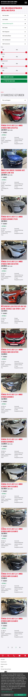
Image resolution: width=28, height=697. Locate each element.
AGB (2, 666)
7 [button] (19, 527)
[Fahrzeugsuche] (8, 655)
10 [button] (15, 572)
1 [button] (2, 527)
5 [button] (14, 527)
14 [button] (21, 572)
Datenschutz (4, 664)
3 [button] (8, 527)
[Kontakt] (19, 655)
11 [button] (17, 572)
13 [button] (20, 572)
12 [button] (18, 572)
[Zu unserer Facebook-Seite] (5, 671)
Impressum (4, 661)
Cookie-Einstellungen (7, 692)
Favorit (5, 132)
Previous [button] (2, 114)
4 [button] (11, 527)
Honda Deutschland (6, 669)
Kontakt (3, 659)
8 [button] (22, 527)
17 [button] (26, 572)
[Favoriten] (3, 655)
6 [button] (16, 527)
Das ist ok (20, 694)
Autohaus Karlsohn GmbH (9, 2)
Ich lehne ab (7, 694)
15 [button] (23, 572)
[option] (14, 114)
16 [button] (24, 572)
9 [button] (25, 527)
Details (4, 135)
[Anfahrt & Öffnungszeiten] (25, 655)
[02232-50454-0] (14, 655)
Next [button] (25, 114)
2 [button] (5, 527)
